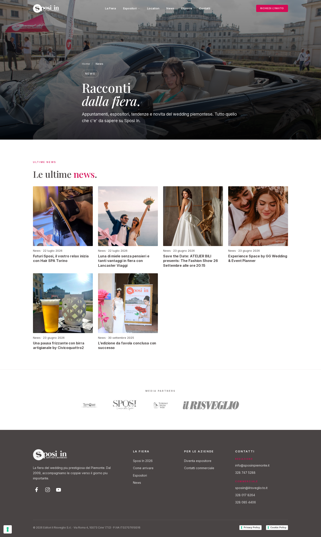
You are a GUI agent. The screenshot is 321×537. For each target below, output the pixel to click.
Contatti (204, 8)
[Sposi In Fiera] (50, 454)
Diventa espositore (197, 461)
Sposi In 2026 (143, 461)
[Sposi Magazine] (125, 405)
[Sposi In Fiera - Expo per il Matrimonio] (46, 8)
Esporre (186, 8)
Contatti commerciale (199, 468)
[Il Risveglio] (211, 405)
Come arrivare (143, 468)
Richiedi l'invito (272, 8)
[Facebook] (36, 489)
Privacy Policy (252, 527)
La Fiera (110, 8)
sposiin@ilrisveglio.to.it (251, 488)
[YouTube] (58, 489)
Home (86, 63)
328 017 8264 (245, 495)
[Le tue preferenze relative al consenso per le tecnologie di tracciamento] (7, 529)
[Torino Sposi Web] (160, 405)
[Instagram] (47, 489)
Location (153, 8)
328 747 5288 (245, 472)
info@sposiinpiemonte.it (252, 465)
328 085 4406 (245, 502)
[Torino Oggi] (89, 405)
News (170, 8)
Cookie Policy (278, 527)
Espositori (130, 8)
